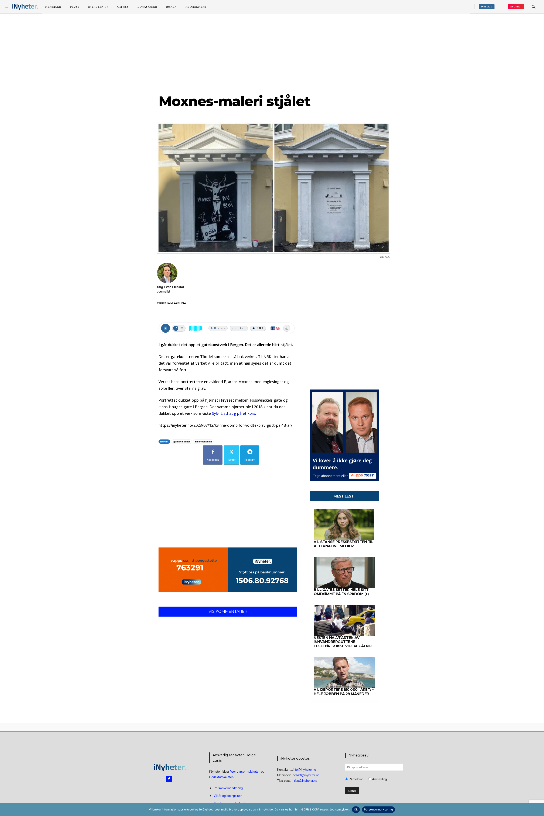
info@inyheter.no (304, 769)
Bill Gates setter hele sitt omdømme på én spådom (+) (341, 591)
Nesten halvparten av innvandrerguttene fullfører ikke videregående (344, 641)
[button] (533, 7)
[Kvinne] (181, 328)
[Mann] (175, 328)
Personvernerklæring (228, 788)
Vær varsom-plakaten (245, 771)
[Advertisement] (272, 53)
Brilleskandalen (203, 441)
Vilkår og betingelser (228, 795)
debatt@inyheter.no (306, 775)
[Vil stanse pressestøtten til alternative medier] (344, 524)
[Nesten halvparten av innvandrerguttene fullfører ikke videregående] (344, 620)
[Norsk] (273, 328)
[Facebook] (169, 779)
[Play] (165, 328)
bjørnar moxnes (181, 441)
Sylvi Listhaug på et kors (233, 413)
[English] (278, 328)
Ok (356, 809)
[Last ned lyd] (286, 328)
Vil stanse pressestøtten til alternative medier (343, 544)
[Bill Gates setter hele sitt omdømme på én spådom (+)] (344, 572)
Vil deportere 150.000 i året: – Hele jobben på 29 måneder (344, 691)
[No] (539, 809)
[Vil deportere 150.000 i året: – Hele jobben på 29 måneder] (344, 672)
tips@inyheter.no (305, 780)
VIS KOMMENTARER (227, 611)
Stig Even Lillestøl (170, 287)
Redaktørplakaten (221, 777)
